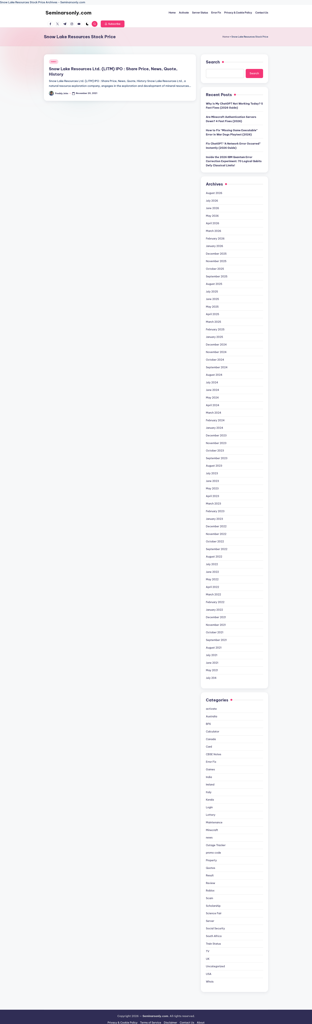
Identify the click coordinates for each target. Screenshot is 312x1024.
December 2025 (216, 253)
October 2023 (215, 450)
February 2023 (215, 511)
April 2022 (212, 587)
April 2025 (212, 314)
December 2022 (216, 526)
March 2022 (213, 594)
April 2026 (212, 223)
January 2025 (214, 337)
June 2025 (212, 299)
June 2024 (212, 390)
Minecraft (212, 830)
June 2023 (212, 481)
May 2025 (212, 306)
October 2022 (215, 541)
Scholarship (213, 905)
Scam (209, 898)
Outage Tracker (216, 845)
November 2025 (216, 261)
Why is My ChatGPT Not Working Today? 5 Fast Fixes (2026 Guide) (234, 105)
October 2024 (215, 359)
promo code (213, 852)
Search (213, 62)
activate (211, 708)
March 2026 (213, 231)
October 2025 (215, 268)
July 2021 (211, 655)
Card (209, 746)
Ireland (210, 784)
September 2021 (216, 640)
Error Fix (211, 761)
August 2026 (214, 193)
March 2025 (213, 321)
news (53, 61)
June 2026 (212, 208)
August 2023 (214, 465)
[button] (112, 23)
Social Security (215, 928)
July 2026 (212, 200)
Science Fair (213, 913)
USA (208, 974)
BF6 (208, 723)
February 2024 (215, 420)
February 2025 (215, 329)
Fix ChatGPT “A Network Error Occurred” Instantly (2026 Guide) (233, 145)
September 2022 (216, 549)
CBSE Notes (213, 754)
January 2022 (214, 609)
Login (209, 807)
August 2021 (213, 647)
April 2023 (212, 496)
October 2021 (214, 632)
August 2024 (214, 374)
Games (210, 769)
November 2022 (216, 534)
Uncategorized (215, 966)
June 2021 (212, 662)
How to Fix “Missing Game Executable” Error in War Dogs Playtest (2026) (231, 132)
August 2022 (214, 556)
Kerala (210, 799)
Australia (211, 716)
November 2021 (216, 624)
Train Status (213, 943)
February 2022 (215, 602)
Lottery (210, 814)
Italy (208, 792)
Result (210, 875)
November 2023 (216, 443)
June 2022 (212, 571)
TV (207, 951)
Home (225, 36)
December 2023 (216, 435)
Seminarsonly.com (68, 13)
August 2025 (214, 284)
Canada (211, 739)
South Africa (213, 936)
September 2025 (217, 276)
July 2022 (212, 564)
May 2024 (212, 397)
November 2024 (216, 352)
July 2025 (212, 291)
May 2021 (212, 670)
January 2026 (214, 246)
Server (210, 921)
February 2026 (215, 238)
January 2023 (214, 518)
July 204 (211, 677)
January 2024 (214, 427)
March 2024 (213, 412)
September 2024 (217, 367)
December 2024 (216, 344)
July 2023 (212, 473)
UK (208, 958)
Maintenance (214, 822)
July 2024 (212, 382)
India (209, 777)
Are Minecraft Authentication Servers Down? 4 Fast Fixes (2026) (231, 119)
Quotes (210, 868)
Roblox (210, 890)
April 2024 (212, 405)
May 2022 (212, 579)
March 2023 (213, 503)
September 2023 (217, 458)
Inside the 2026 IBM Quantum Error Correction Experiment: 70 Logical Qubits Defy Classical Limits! (234, 161)
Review (210, 883)
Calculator (212, 731)
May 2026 (212, 215)
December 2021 (216, 617)
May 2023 (212, 488)
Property (211, 860)
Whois (210, 981)
